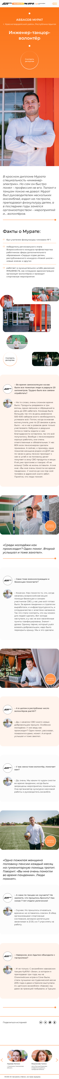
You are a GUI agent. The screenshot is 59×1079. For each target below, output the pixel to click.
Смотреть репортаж (9, 359)
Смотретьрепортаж (29, 60)
